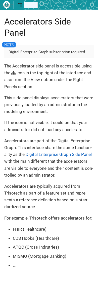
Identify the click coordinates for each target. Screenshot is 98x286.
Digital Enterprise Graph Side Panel (59, 154)
